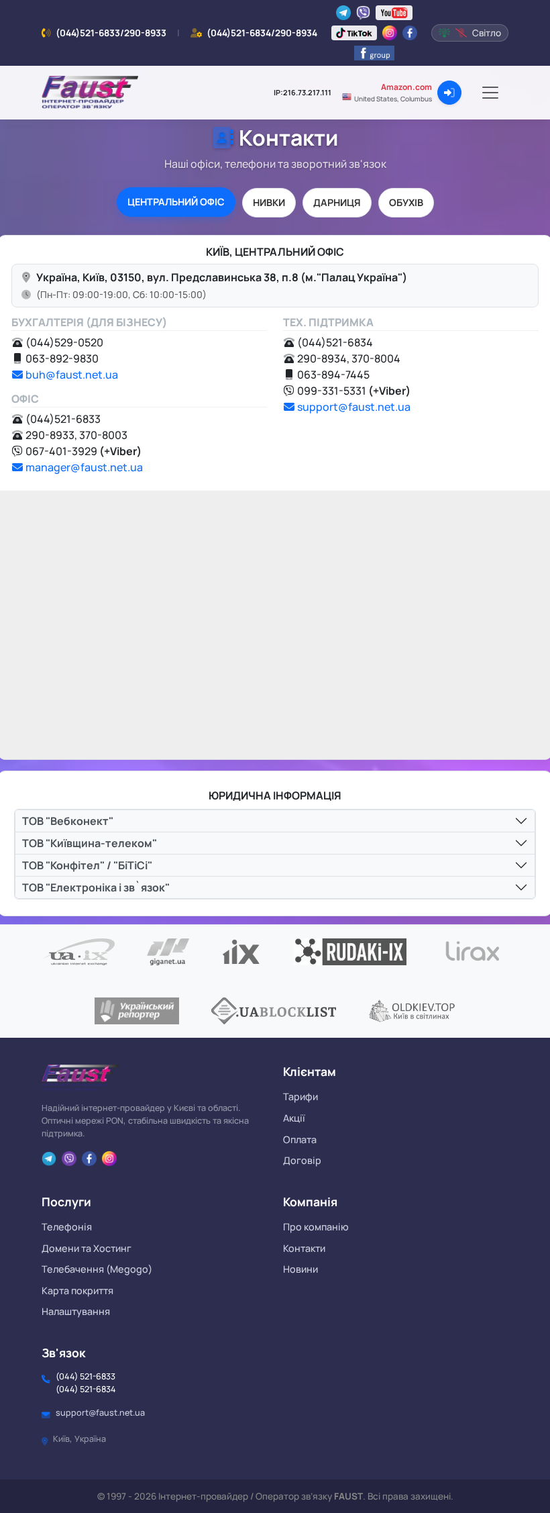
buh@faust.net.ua (71, 374)
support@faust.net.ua (353, 406)
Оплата (300, 1139)
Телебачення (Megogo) (97, 1269)
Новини (300, 1269)
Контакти (304, 1248)
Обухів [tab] (406, 202)
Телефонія (67, 1226)
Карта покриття (77, 1290)
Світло (486, 33)
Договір (302, 1160)
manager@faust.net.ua (84, 467)
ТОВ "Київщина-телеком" (89, 843)
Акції (294, 1118)
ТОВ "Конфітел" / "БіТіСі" (87, 865)
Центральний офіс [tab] (176, 201)
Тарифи (300, 1096)
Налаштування (76, 1311)
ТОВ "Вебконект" (67, 821)
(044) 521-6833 (85, 1376)
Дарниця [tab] (337, 202)
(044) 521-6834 (86, 1389)
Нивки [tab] (269, 202)
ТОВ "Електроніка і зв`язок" (96, 887)
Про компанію (316, 1226)
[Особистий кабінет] (449, 93)
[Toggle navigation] (490, 92)
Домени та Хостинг (86, 1248)
